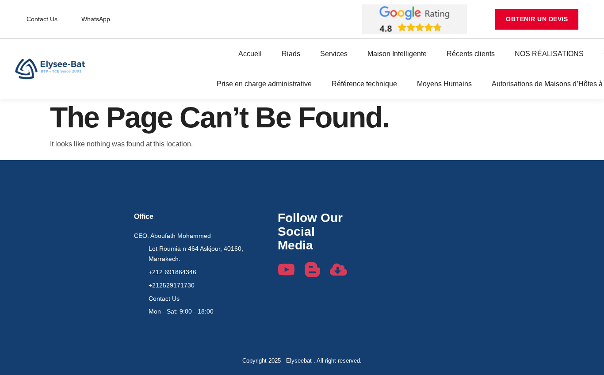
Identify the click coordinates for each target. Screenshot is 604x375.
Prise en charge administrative (264, 84)
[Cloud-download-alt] (338, 269)
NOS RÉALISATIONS (549, 53)
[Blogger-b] (312, 269)
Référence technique (364, 84)
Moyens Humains (444, 84)
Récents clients (471, 53)
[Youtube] (286, 269)
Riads (291, 53)
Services (334, 53)
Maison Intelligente (397, 53)
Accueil (250, 53)
